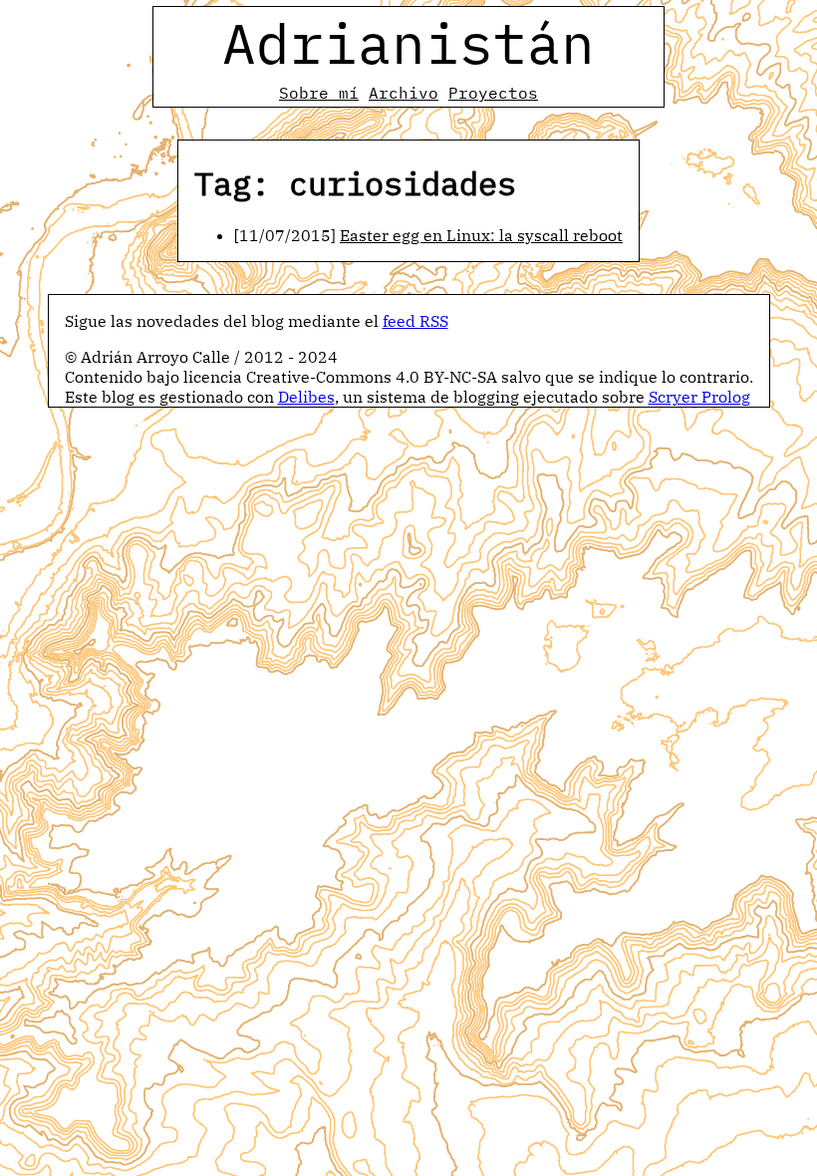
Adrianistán (408, 43)
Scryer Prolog (699, 397)
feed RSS (415, 321)
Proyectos (493, 93)
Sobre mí (319, 93)
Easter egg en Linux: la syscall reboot (481, 235)
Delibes (306, 397)
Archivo (403, 93)
